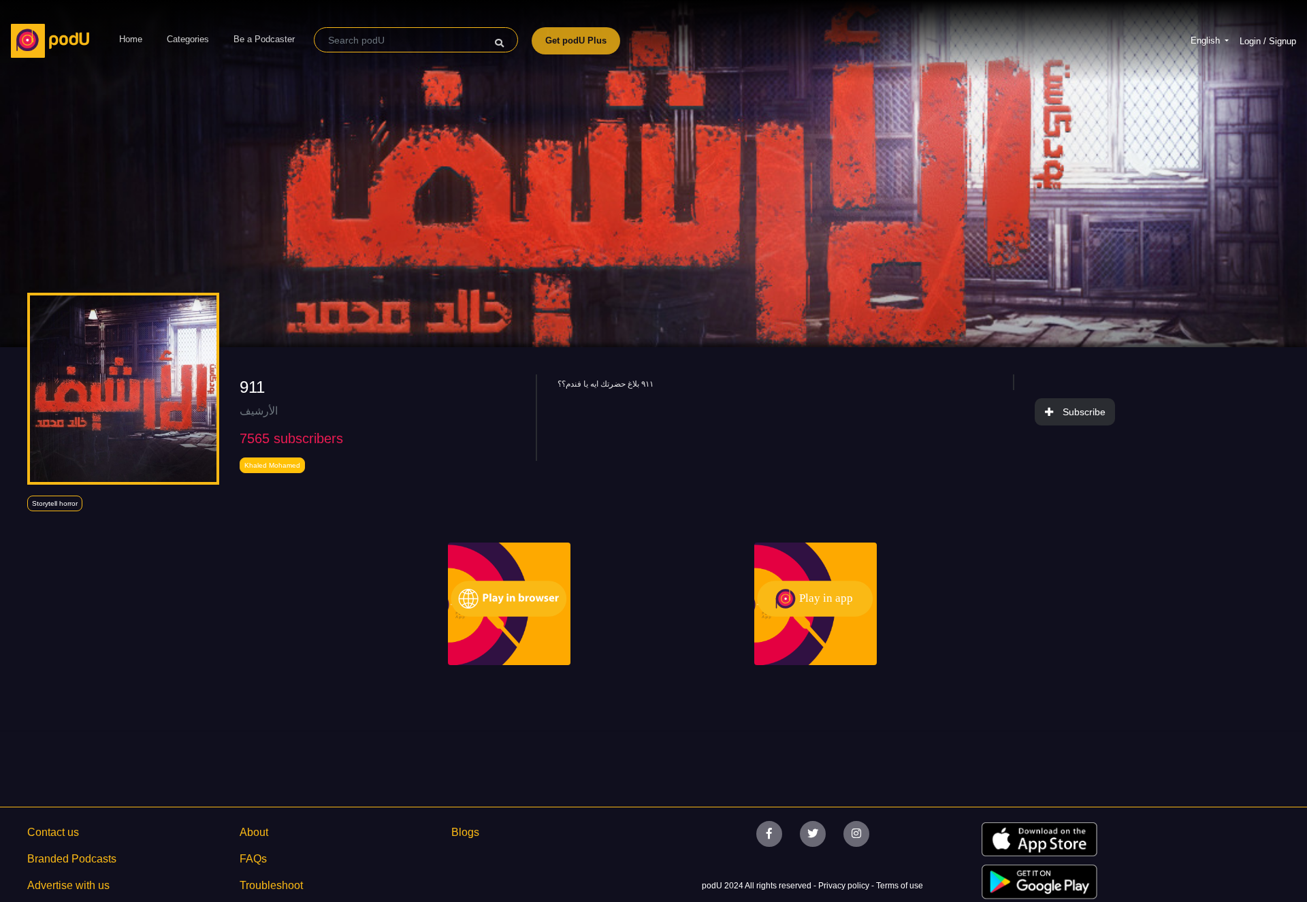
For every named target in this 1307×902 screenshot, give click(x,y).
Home (130, 39)
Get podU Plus (576, 40)
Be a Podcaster (264, 39)
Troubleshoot (271, 885)
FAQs (253, 859)
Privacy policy (844, 885)
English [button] (1207, 40)
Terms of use (899, 885)
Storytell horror (55, 503)
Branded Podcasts (71, 859)
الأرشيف (259, 411)
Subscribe (1084, 411)
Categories (188, 39)
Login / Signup (1268, 41)
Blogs (465, 832)
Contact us (53, 832)
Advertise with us (68, 885)
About (254, 832)
